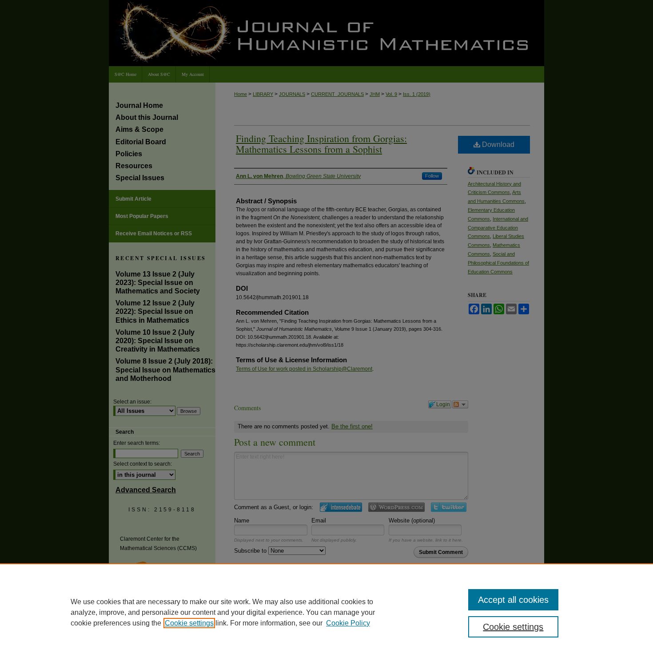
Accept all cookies (513, 600)
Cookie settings (189, 623)
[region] (326, 612)
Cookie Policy (348, 623)
